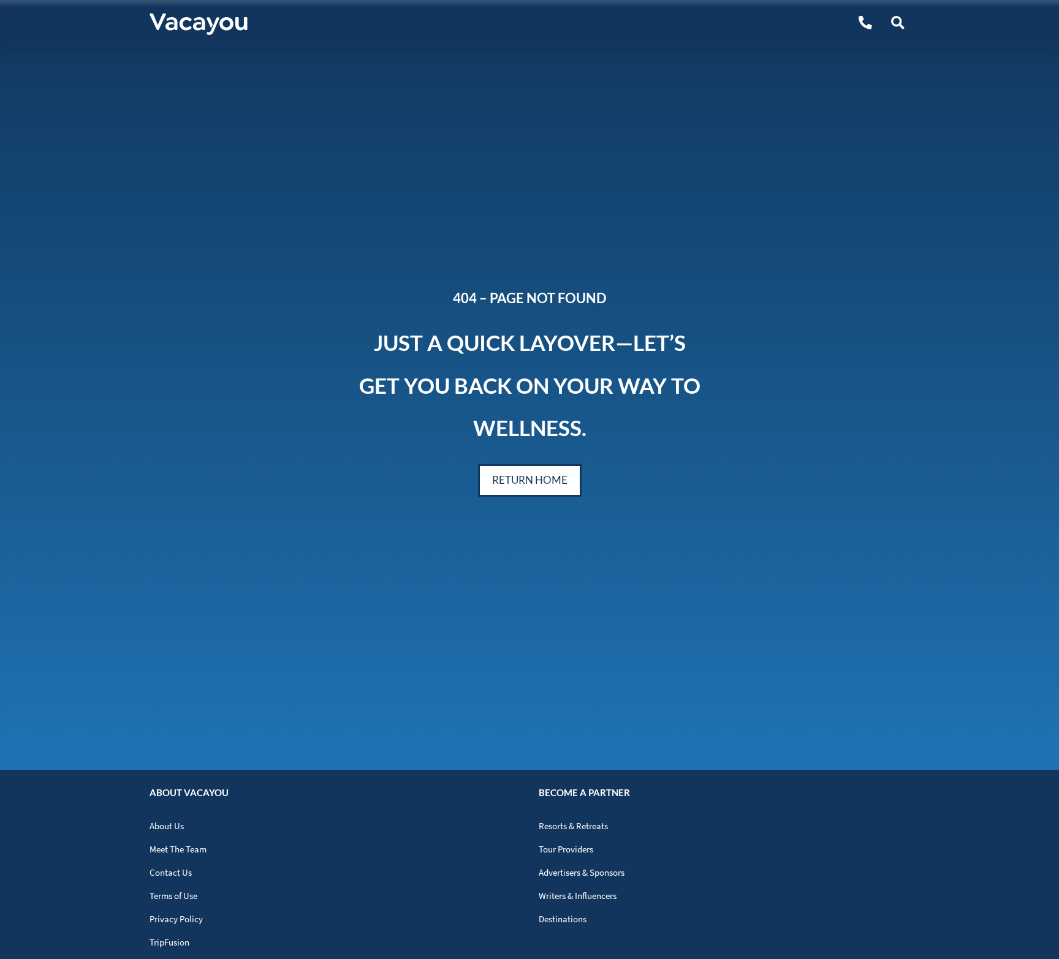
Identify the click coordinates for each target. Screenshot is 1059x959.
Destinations (562, 919)
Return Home (529, 479)
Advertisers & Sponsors (581, 872)
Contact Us (171, 872)
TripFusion (169, 942)
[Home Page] (199, 24)
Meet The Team (178, 849)
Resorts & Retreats (573, 826)
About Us (167, 826)
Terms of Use (173, 895)
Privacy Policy (176, 919)
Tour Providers (566, 849)
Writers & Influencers (578, 895)
